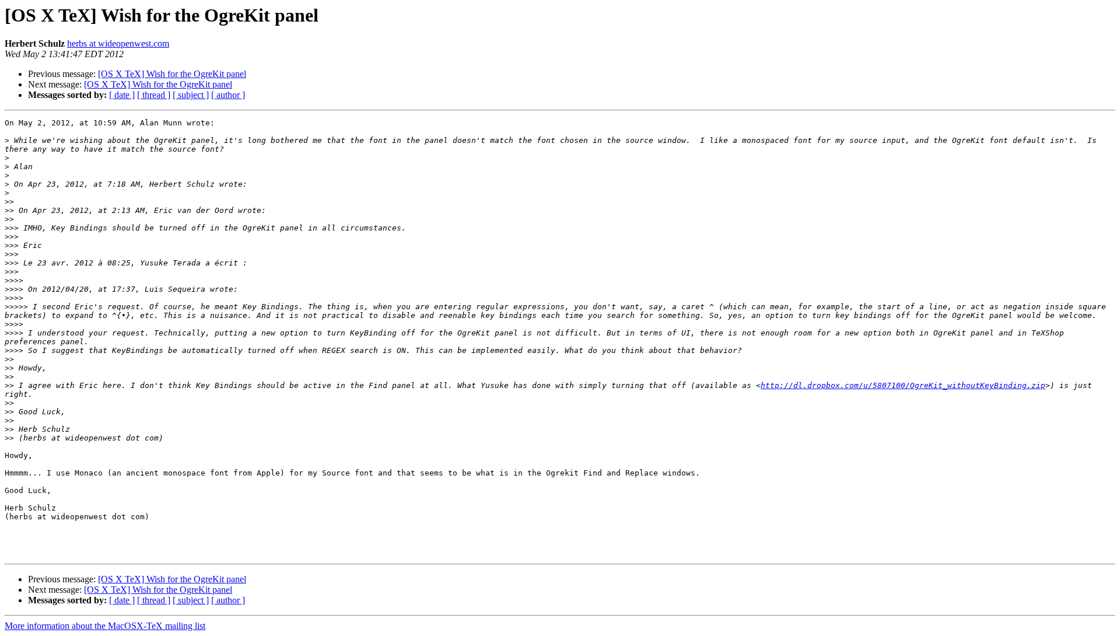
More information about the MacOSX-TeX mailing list (105, 626)
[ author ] (228, 95)
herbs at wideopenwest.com (118, 43)
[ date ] (122, 95)
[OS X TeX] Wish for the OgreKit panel (172, 74)
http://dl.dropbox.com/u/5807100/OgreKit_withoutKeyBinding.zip (903, 385)
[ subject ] (191, 95)
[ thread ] (153, 95)
